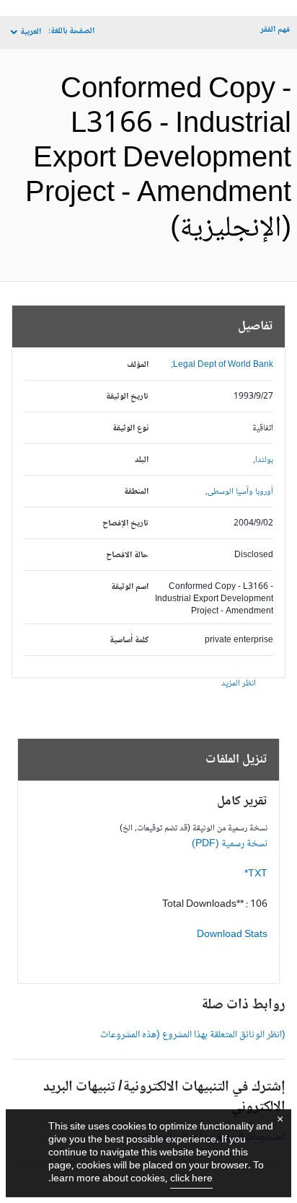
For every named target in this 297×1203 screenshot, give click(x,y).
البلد (141, 460)
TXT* (255, 874)
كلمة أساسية (129, 640)
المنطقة (136, 492)
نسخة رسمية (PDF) (229, 844)
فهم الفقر (275, 29)
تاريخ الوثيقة (127, 397)
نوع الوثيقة (130, 428)
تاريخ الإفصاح (125, 524)
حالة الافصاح (127, 555)
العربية (30, 32)
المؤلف (137, 365)
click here (191, 1179)
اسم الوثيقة (129, 587)
